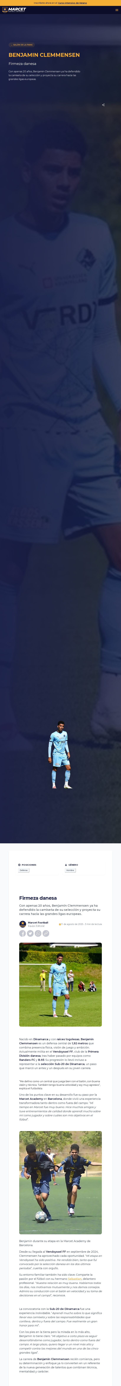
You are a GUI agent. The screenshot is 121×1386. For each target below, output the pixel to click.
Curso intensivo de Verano (72, 3)
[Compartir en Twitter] (30, 933)
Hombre (70, 870)
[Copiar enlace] (46, 933)
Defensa (23, 870)
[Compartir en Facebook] (22, 933)
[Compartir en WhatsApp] (38, 933)
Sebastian (75, 1279)
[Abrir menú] (117, 10)
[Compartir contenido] (103, 104)
